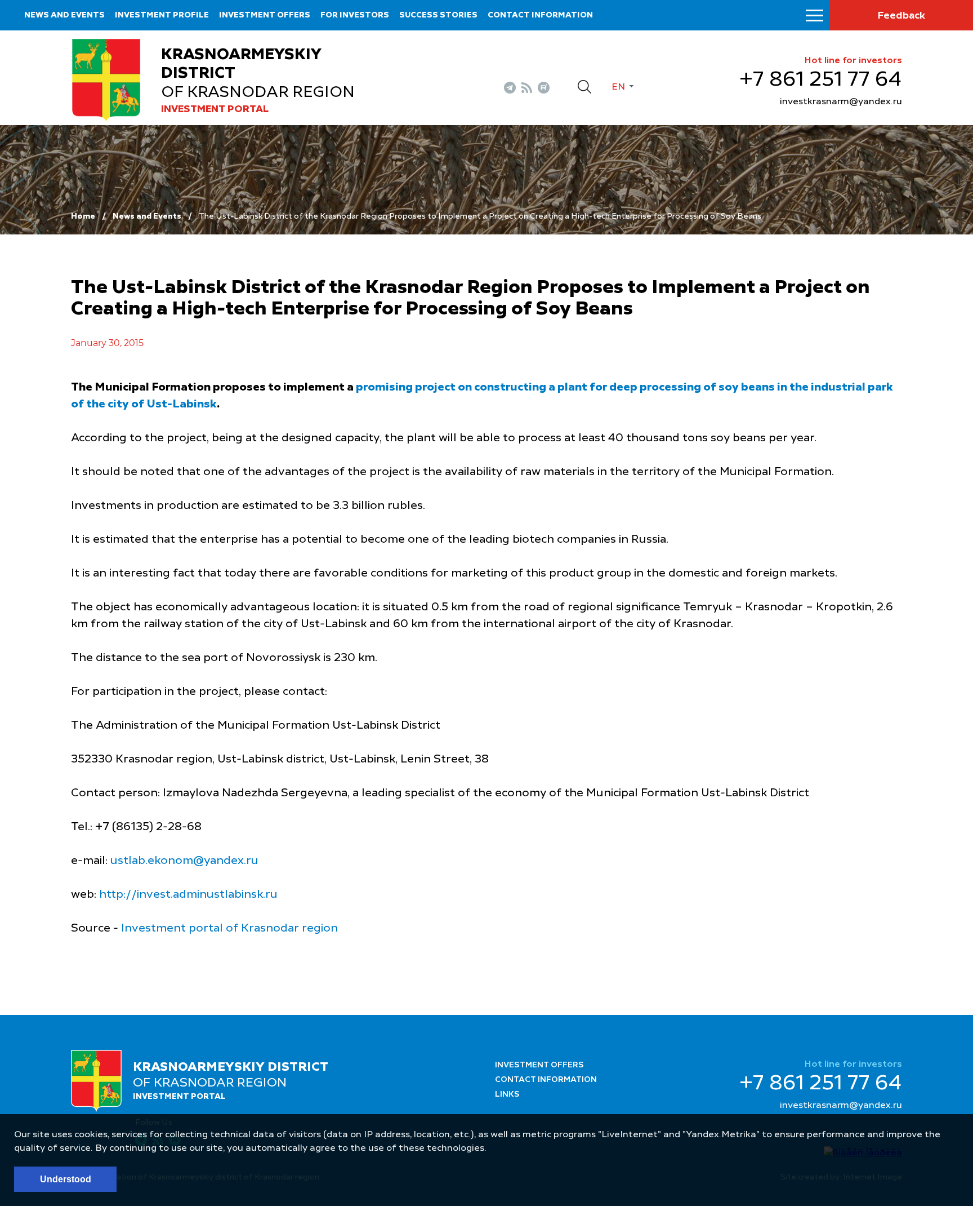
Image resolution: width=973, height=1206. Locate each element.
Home (83, 216)
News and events (64, 15)
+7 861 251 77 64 (820, 80)
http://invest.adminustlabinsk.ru (188, 895)
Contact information (540, 15)
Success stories (438, 15)
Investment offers (264, 15)
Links (507, 1094)
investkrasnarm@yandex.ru (841, 102)
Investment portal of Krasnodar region (229, 928)
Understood (65, 1179)
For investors (354, 15)
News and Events (147, 216)
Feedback (901, 16)
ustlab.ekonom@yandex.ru (184, 861)
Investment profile (162, 15)
